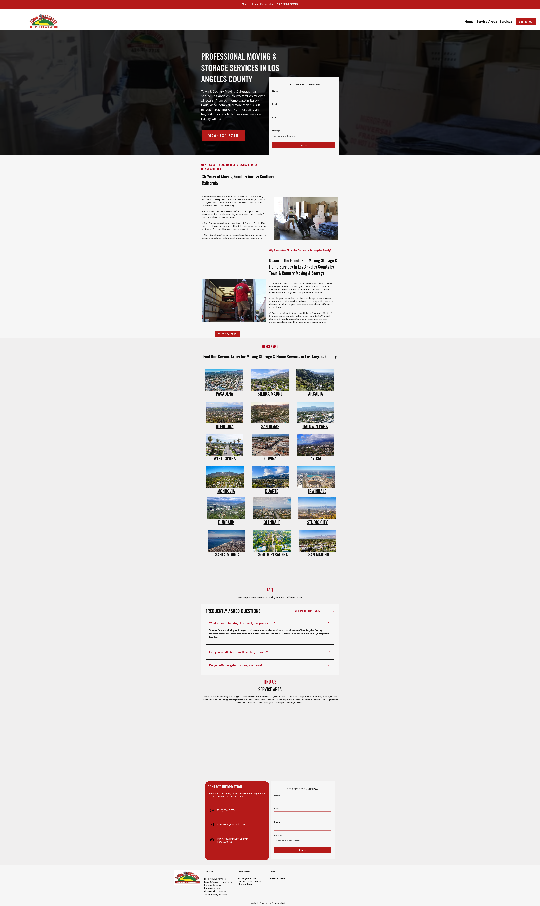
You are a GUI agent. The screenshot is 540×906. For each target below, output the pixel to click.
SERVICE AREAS (270, 346)
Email (274, 104)
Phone (275, 117)
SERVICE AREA (270, 689)
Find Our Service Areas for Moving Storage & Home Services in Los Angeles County (270, 356)
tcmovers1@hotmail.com (231, 824)
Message (276, 130)
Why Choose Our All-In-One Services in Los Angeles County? (300, 250)
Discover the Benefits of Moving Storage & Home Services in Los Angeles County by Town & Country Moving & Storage (303, 266)
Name (275, 91)
